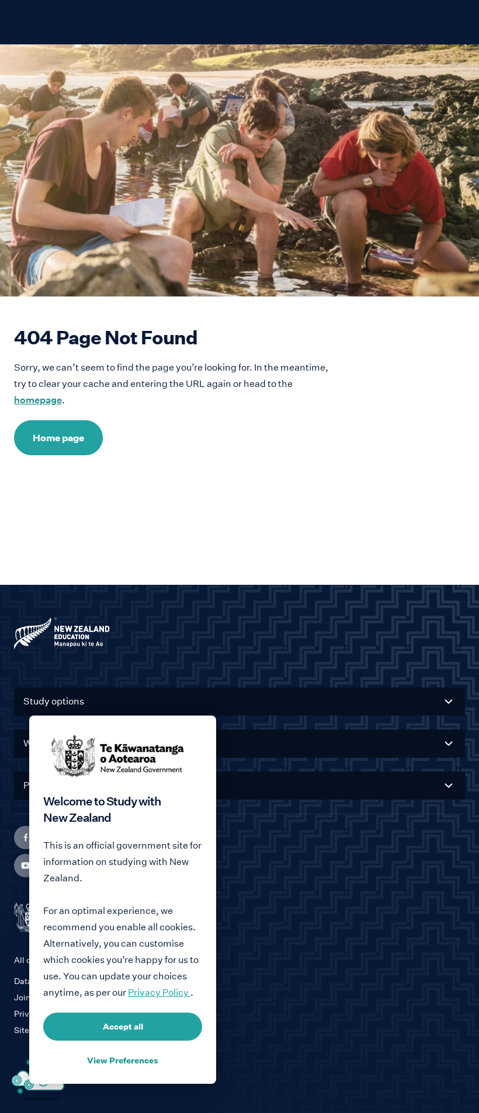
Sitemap (30, 1030)
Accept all (123, 1026)
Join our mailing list (51, 997)
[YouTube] (25, 865)
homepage (38, 400)
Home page (58, 438)
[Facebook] (25, 837)
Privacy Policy (159, 992)
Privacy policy (41, 1014)
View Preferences (122, 1060)
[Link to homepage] (239, 636)
